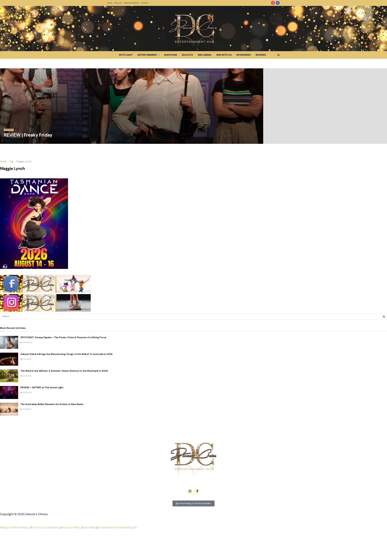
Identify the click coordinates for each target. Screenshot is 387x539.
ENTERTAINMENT (147, 54)
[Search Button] (278, 55)
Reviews (9, 130)
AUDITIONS (170, 54)
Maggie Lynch (23, 161)
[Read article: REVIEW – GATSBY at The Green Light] (9, 392)
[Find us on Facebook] (278, 3)
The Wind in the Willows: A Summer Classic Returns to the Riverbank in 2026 (64, 370)
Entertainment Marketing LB (117, 527)
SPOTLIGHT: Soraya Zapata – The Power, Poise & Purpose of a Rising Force (63, 337)
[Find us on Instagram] (273, 3)
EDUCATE (187, 54)
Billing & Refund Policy (15, 527)
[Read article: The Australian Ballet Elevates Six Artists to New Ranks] (9, 409)
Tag (11, 161)
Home (109, 3)
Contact (144, 3)
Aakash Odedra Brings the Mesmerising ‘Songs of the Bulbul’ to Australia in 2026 (66, 354)
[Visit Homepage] (193, 28)
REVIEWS (261, 54)
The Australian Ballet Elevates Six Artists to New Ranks (51, 404)
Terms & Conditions (46, 527)
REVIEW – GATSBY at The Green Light (41, 387)
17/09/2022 (10, 142)
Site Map (90, 527)
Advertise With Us (131, 3)
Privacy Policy (71, 527)
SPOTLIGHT (126, 54)
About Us (118, 3)
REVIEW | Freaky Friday (28, 135)
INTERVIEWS (243, 54)
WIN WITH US (224, 54)
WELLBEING (204, 54)
